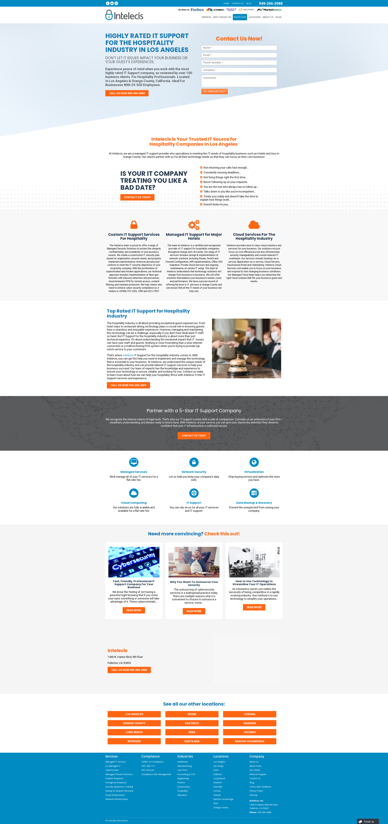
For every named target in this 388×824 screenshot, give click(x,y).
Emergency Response (116, 782)
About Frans (255, 765)
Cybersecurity (112, 770)
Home (226, 3)
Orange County (134, 723)
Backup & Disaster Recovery (119, 790)
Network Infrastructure (116, 799)
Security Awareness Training (119, 786)
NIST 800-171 (148, 765)
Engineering (183, 778)
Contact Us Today (194, 435)
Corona (249, 714)
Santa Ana (192, 741)
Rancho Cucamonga (249, 741)
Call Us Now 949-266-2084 (127, 93)
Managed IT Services (115, 761)
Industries (240, 17)
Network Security (194, 472)
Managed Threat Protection (119, 774)
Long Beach (134, 732)
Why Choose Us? (222, 17)
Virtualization (254, 472)
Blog (248, 3)
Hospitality (182, 790)
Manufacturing (184, 765)
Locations (254, 17)
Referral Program (257, 774)
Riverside (134, 741)
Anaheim (250, 723)
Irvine (192, 714)
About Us (268, 17)
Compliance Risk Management (156, 774)
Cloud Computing (134, 503)
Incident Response (114, 778)
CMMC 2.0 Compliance (152, 761)
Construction (183, 786)
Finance (181, 782)
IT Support (194, 503)
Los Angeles (134, 714)
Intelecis (128, 355)
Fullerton (217, 774)
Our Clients (254, 770)
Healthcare (182, 761)
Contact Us (238, 3)
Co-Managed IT (113, 765)
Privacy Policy (256, 790)
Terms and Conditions (260, 786)
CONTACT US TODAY (137, 197)
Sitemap (253, 795)
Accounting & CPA (186, 774)
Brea (192, 732)
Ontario (250, 732)
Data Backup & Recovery (254, 503)
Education (182, 795)
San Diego (192, 723)
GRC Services (147, 770)
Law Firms (182, 770)
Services (206, 17)
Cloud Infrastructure (115, 795)
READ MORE (133, 610)
